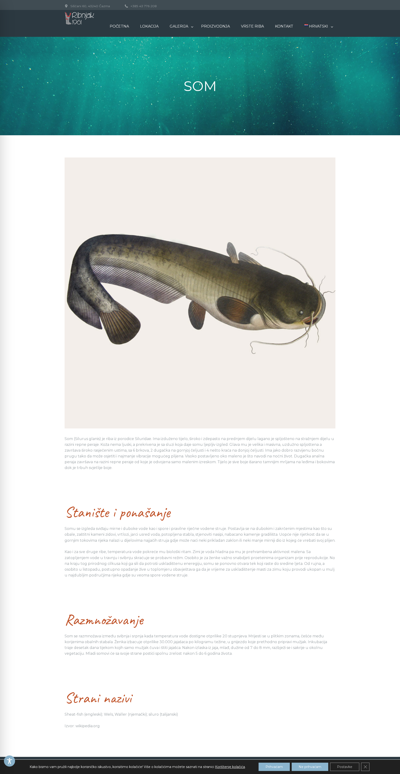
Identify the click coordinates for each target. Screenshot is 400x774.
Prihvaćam (274, 767)
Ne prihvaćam (310, 767)
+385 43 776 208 (144, 6)
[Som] (200, 292)
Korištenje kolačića (230, 767)
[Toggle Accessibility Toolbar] (9, 761)
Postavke (344, 767)
